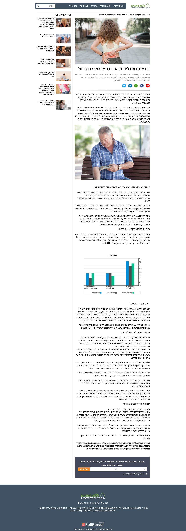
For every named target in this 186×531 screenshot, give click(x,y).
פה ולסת (94, 6)
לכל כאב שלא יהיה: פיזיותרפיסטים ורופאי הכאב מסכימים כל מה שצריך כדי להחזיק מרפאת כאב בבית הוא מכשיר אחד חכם (46, 90)
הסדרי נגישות (83, 503)
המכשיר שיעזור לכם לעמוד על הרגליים (47, 35)
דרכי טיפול (73, 6)
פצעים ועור (84, 6)
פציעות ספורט (105, 6)
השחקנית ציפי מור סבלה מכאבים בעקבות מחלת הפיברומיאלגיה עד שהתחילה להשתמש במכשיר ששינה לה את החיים (45, 23)
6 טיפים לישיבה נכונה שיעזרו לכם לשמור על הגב (46, 74)
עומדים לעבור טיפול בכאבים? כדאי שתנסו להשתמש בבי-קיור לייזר (46, 61)
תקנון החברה (94, 503)
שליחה (85, 469)
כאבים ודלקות (119, 6)
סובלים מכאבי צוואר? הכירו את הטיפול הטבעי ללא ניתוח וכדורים (46, 102)
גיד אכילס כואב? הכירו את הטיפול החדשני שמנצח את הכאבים (45, 49)
